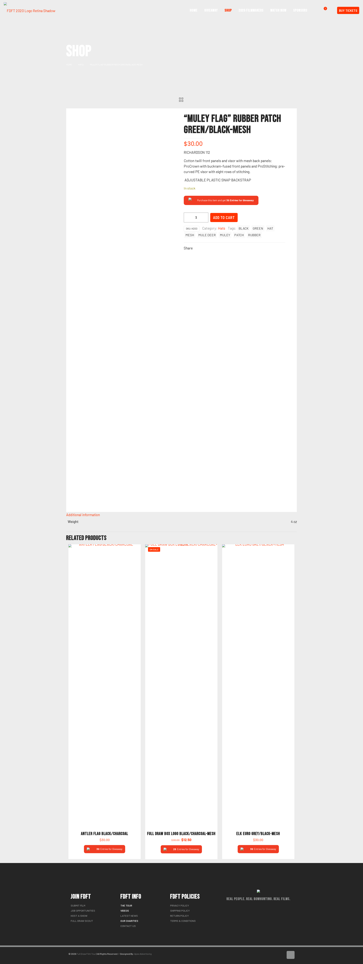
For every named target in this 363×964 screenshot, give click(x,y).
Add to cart (224, 217)
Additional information (83, 515)
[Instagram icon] (281, 955)
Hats (81, 64)
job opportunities (83, 910)
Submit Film (78, 905)
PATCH (239, 235)
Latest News (129, 915)
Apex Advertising (143, 953)
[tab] (181, 514)
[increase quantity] (204, 217)
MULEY (225, 235)
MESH (189, 235)
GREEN (258, 228)
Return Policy (179, 915)
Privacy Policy (179, 905)
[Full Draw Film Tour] (29, 10)
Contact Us (128, 925)
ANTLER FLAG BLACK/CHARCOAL (104, 833)
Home (69, 64)
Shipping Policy (180, 910)
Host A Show (79, 915)
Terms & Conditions (183, 920)
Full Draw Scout (82, 920)
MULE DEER (207, 235)
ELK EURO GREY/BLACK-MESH (258, 833)
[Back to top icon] (291, 955)
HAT (270, 228)
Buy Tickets (348, 10)
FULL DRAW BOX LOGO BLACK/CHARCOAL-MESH (181, 833)
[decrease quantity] (188, 217)
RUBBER (254, 235)
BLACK (244, 228)
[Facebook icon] (277, 955)
